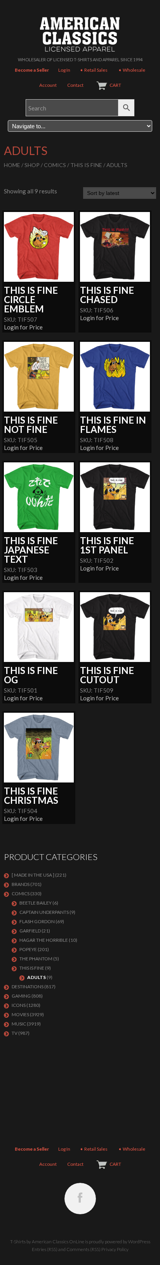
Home (12, 165)
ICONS (19, 1005)
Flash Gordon (37, 921)
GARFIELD (30, 931)
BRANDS (21, 884)
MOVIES (20, 1014)
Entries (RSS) (44, 1249)
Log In (64, 70)
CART (115, 85)
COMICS (55, 165)
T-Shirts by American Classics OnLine (47, 1241)
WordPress (139, 1241)
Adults (36, 977)
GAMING (21, 996)
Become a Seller (32, 70)
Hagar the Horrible (43, 940)
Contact (75, 85)
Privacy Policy (115, 1249)
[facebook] (80, 1198)
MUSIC (19, 1024)
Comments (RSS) (83, 1249)
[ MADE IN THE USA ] (33, 875)
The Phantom (35, 959)
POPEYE (28, 949)
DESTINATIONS (27, 986)
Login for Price (23, 327)
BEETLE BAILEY (35, 903)
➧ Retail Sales (94, 70)
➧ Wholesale (131, 70)
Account (48, 85)
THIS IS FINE (86, 165)
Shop (32, 165)
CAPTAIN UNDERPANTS (44, 912)
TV (14, 1033)
